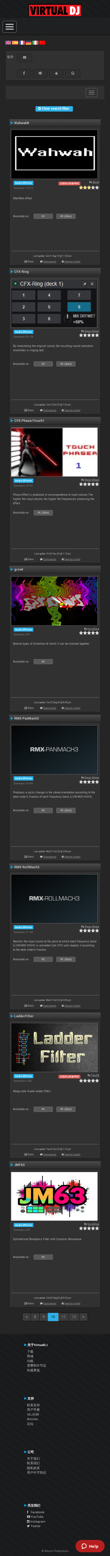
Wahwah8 (21, 123)
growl (18, 569)
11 (63, 1317)
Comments (49, 261)
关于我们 (33, 1459)
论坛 (30, 1424)
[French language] (22, 42)
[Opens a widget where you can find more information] (90, 1546)
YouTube (36, 1517)
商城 (30, 1356)
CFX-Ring (21, 272)
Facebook (36, 1512)
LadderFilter (24, 1016)
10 (53, 1317)
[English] (8, 42)
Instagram (37, 1521)
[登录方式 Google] (72, 73)
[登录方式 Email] (24, 57)
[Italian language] (35, 42)
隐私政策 (33, 1468)
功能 (30, 1361)
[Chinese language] (42, 42)
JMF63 (19, 1165)
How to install (72, 261)
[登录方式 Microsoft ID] (40, 73)
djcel (96, 182)
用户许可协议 (36, 1472)
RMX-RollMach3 (26, 867)
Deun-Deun (92, 331)
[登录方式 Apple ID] (56, 73)
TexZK (95, 1075)
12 (74, 1317)
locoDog (93, 628)
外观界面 (33, 1370)
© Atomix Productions (55, 1551)
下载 (30, 1352)
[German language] (29, 42)
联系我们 (33, 1463)
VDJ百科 (33, 1414)
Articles (32, 1419)
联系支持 (33, 1405)
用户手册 (33, 1410)
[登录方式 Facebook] (24, 73)
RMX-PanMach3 (26, 718)
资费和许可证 (36, 1365)
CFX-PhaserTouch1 (29, 421)
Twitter (35, 1526)
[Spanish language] (15, 42)
